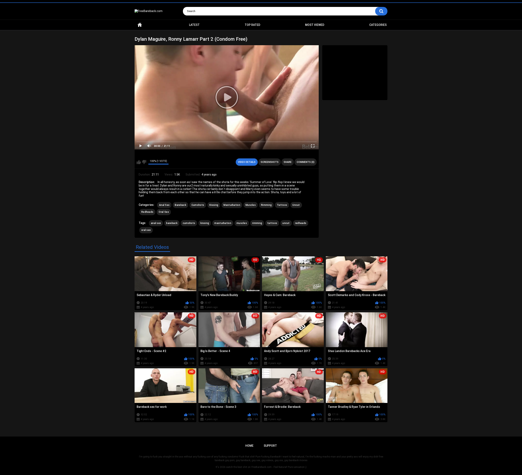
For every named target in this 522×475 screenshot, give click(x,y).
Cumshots (197, 205)
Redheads (147, 212)
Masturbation (231, 205)
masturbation (222, 223)
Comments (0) (305, 162)
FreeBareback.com (261, 467)
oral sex (146, 230)
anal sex (156, 223)
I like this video (139, 162)
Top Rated (252, 24)
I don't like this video (144, 162)
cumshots (189, 223)
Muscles (251, 205)
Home (140, 25)
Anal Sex (164, 205)
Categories (378, 24)
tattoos (272, 223)
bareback (171, 223)
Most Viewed (314, 24)
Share (288, 162)
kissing (204, 223)
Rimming (266, 205)
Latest (194, 24)
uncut (286, 223)
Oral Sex (164, 212)
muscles (242, 223)
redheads (300, 223)
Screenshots (270, 162)
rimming (257, 223)
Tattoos (282, 205)
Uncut (296, 205)
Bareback (180, 205)
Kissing (213, 205)
